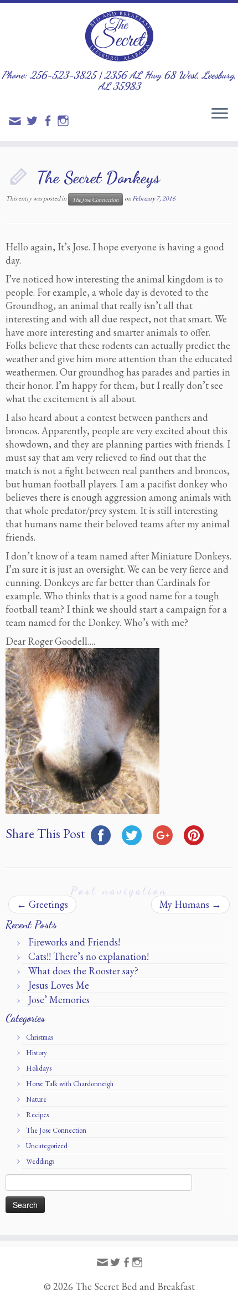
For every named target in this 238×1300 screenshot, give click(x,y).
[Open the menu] (219, 114)
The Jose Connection (95, 199)
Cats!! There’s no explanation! (88, 956)
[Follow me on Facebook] (49, 122)
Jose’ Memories (59, 999)
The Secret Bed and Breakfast (135, 1287)
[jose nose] (82, 729)
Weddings (40, 1161)
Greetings (42, 904)
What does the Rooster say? (83, 970)
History (36, 1052)
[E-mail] (16, 124)
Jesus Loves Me (58, 985)
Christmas (39, 1037)
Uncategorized (47, 1145)
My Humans (190, 904)
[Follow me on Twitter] (34, 122)
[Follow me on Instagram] (65, 122)
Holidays (38, 1068)
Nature (36, 1099)
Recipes (37, 1114)
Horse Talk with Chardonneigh (69, 1083)
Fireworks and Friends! (74, 942)
